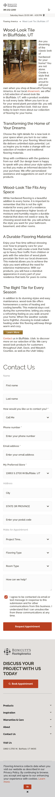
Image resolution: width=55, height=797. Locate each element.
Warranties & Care (13, 719)
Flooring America (10, 21)
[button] (27, 417)
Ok (27, 787)
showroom (33, 91)
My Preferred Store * (15, 464)
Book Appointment (22, 683)
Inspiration (9, 712)
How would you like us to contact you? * (26, 408)
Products (8, 705)
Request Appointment (27, 626)
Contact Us (9, 734)
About (6, 727)
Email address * (12, 446)
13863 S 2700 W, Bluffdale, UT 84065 (19, 749)
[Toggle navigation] (49, 9)
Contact (7, 338)
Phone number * (12, 427)
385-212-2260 (9, 10)
